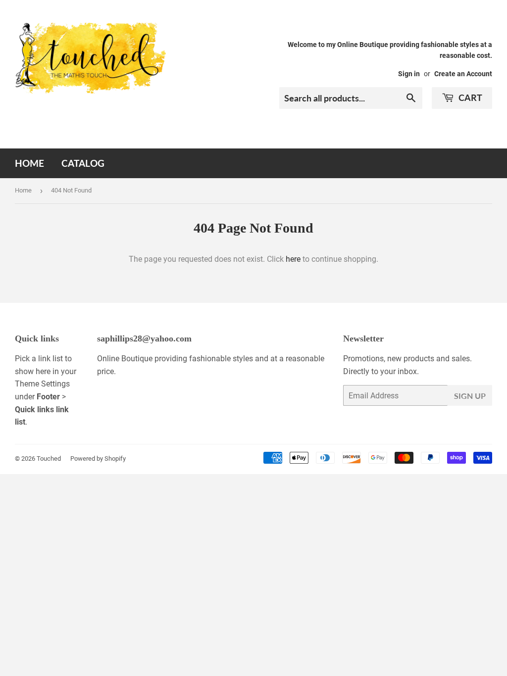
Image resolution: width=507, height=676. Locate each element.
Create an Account (463, 74)
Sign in (409, 74)
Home (29, 163)
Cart (469, 97)
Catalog (82, 163)
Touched (49, 458)
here (293, 259)
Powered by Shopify (98, 458)
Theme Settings (42, 383)
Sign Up (470, 395)
